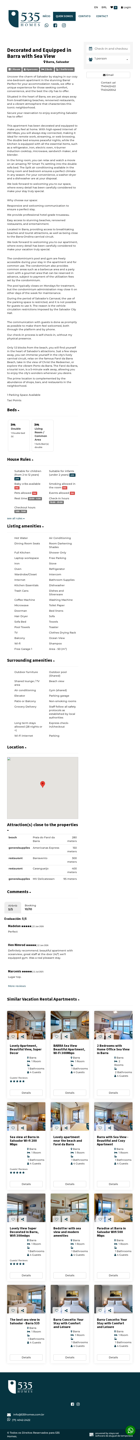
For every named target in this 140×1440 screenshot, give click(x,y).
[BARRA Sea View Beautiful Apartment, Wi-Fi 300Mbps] (70, 1025)
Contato (84, 16)
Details (26, 1092)
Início (46, 16)
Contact (102, 16)
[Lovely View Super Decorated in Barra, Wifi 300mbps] (26, 1208)
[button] (42, 410)
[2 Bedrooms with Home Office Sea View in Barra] (113, 1025)
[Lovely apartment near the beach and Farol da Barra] (70, 1116)
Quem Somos (64, 16)
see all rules (15, 518)
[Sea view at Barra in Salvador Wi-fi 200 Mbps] (26, 1116)
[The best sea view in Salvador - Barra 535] (26, 1299)
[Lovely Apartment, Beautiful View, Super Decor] (26, 1025)
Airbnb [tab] (12, 907)
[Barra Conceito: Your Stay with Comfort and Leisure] (70, 1299)
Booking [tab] (30, 907)
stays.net (114, 1433)
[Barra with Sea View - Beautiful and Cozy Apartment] (113, 1116)
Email (110, 75)
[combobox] (112, 59)
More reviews (17, 986)
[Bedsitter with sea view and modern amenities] (70, 1208)
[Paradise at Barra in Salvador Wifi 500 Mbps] (113, 1208)
